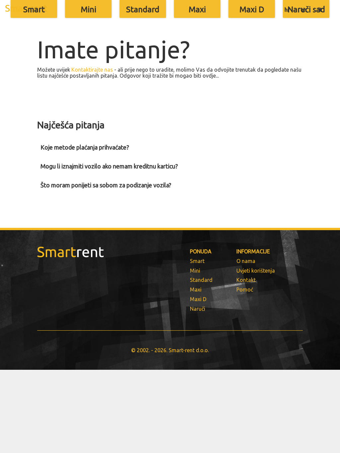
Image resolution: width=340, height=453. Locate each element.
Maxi (197, 9)
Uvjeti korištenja (255, 271)
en (303, 10)
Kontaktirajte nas (92, 70)
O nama (245, 261)
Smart (34, 9)
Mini (88, 9)
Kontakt (246, 280)
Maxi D (251, 9)
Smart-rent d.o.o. (189, 350)
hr (287, 10)
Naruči (197, 309)
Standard (142, 9)
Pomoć (244, 289)
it (320, 10)
